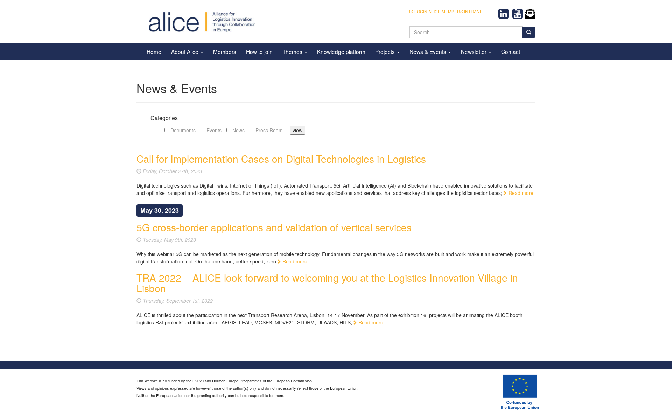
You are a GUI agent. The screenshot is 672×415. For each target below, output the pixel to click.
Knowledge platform (341, 51)
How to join (259, 51)
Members (224, 51)
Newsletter (474, 51)
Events (213, 130)
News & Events (429, 51)
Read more (520, 192)
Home (154, 51)
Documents (182, 130)
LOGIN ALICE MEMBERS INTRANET (449, 11)
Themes (293, 51)
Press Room (268, 130)
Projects (385, 51)
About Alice (185, 51)
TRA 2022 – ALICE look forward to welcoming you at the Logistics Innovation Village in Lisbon (327, 282)
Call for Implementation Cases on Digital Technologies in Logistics (281, 159)
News (238, 130)
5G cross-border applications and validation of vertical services (274, 227)
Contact (510, 51)
